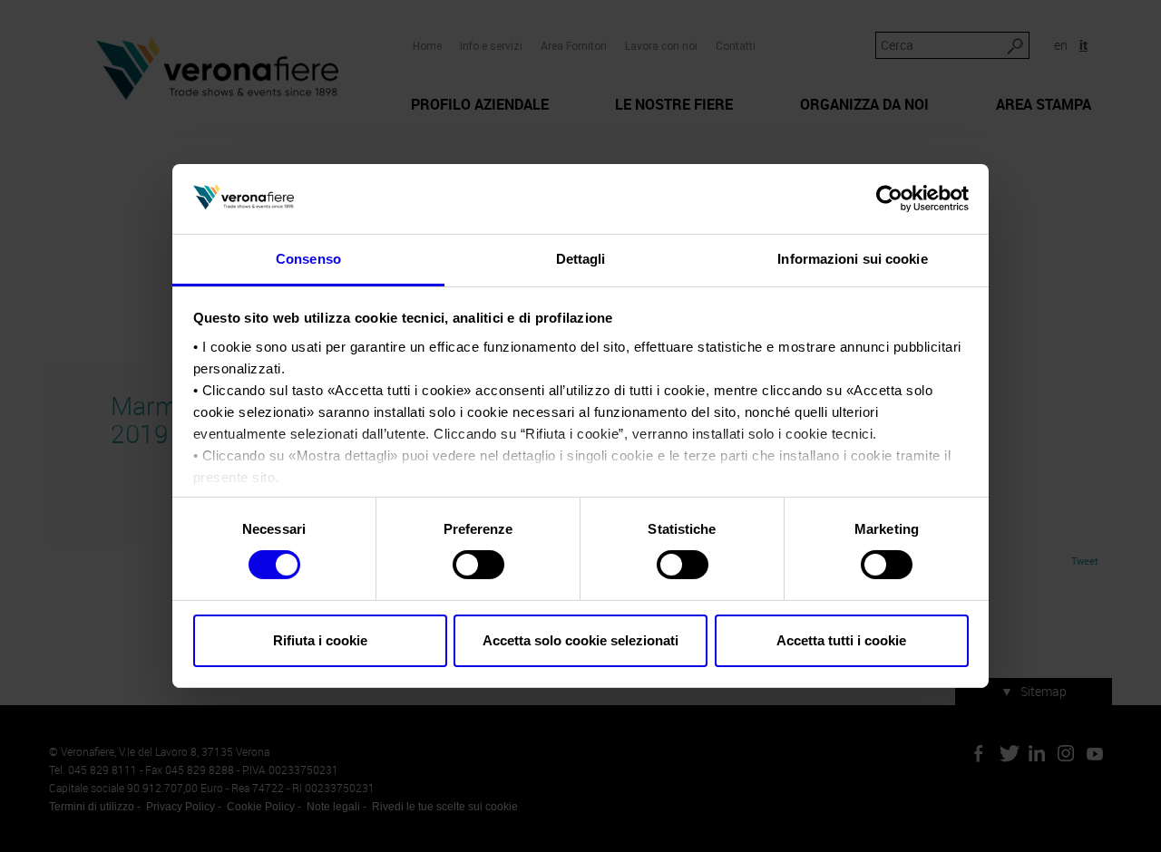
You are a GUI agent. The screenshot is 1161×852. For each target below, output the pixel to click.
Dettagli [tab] (581, 258)
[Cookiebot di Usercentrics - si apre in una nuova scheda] (889, 198)
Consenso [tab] (308, 258)
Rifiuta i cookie (320, 640)
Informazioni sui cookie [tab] (852, 258)
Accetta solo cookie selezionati (580, 640)
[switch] (478, 564)
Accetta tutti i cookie (841, 640)
